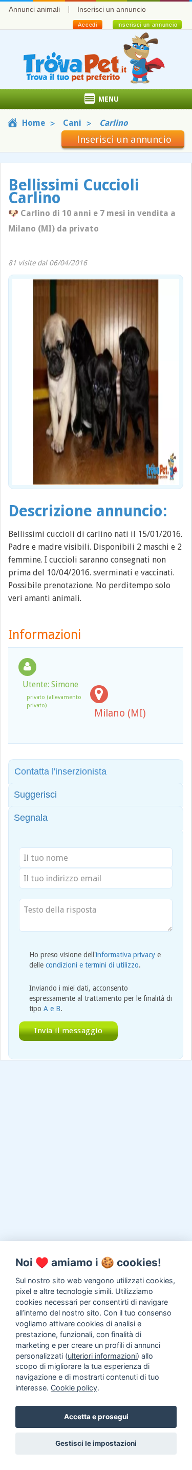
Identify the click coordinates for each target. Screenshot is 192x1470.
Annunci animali (34, 9)
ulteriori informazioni (102, 1355)
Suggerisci (35, 794)
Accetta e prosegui (96, 1417)
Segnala (31, 818)
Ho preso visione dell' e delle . (95, 960)
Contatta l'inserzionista (60, 771)
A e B (52, 1008)
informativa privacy (125, 955)
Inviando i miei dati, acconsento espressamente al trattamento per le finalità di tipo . (100, 998)
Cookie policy (74, 1387)
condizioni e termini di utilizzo (92, 965)
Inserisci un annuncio (111, 9)
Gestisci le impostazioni (96, 1443)
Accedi (87, 25)
